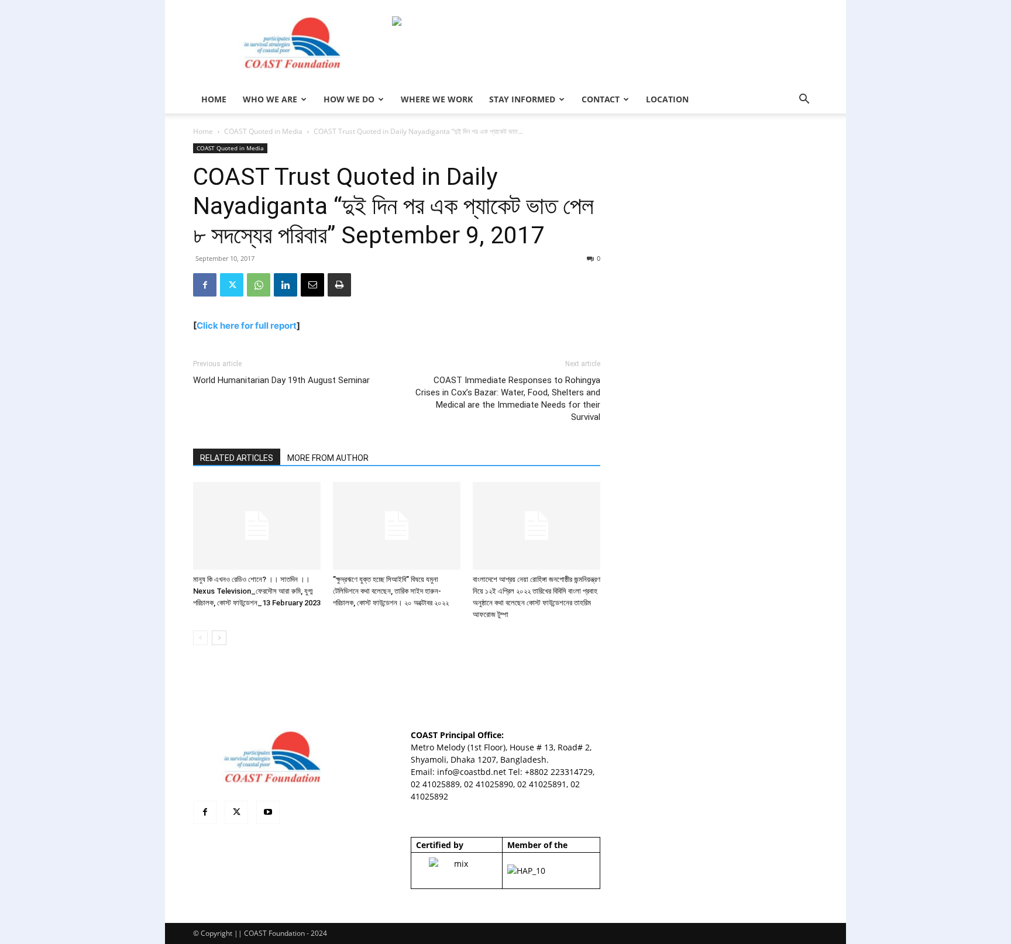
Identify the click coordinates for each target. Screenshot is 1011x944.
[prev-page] (200, 638)
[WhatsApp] (258, 285)
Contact (601, 99)
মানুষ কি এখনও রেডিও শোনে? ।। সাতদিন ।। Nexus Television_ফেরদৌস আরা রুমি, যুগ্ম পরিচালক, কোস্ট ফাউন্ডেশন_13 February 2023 (257, 591)
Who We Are (270, 99)
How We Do (349, 99)
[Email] (312, 285)
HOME (213, 99)
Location (667, 99)
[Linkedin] (285, 285)
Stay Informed (522, 99)
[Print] (339, 285)
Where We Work (437, 99)
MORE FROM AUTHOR (328, 458)
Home (203, 131)
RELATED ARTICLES (236, 458)
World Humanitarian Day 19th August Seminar (281, 380)
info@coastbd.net (471, 771)
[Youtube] (268, 812)
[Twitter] (231, 285)
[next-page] (219, 638)
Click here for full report (247, 325)
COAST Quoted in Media (263, 131)
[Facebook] (204, 285)
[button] (804, 100)
